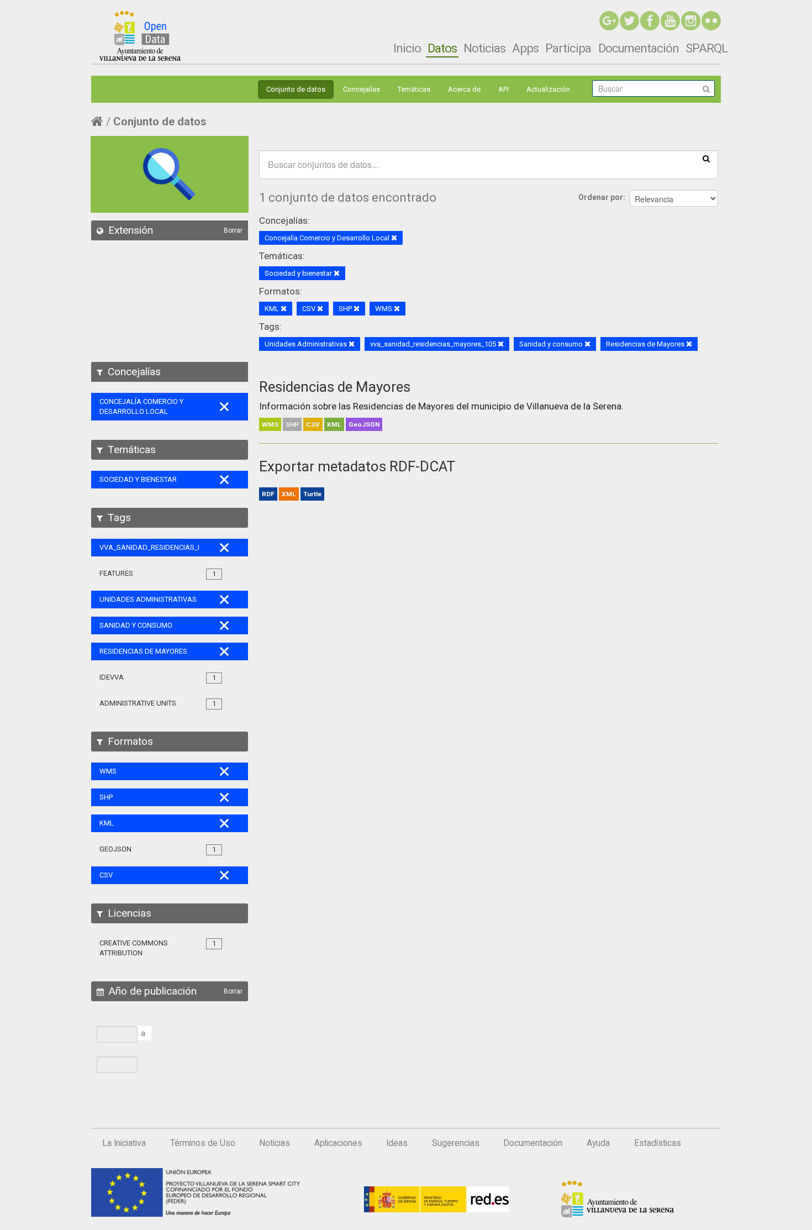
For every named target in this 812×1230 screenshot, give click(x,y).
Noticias (484, 48)
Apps (525, 48)
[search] (706, 158)
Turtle (312, 494)
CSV (313, 424)
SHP (292, 424)
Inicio (407, 48)
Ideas (397, 1143)
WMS (270, 424)
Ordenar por (600, 197)
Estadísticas (657, 1143)
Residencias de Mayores (334, 387)
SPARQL (706, 48)
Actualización (548, 89)
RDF (268, 494)
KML (334, 424)
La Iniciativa (124, 1143)
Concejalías (361, 89)
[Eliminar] (394, 238)
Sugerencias (455, 1143)
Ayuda (598, 1143)
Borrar (233, 230)
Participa (568, 48)
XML (289, 494)
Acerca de (464, 89)
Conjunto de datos (295, 89)
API (503, 89)
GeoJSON (364, 424)
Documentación (638, 48)
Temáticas (414, 89)
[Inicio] (140, 36)
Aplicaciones (338, 1143)
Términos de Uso (202, 1143)
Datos (442, 48)
